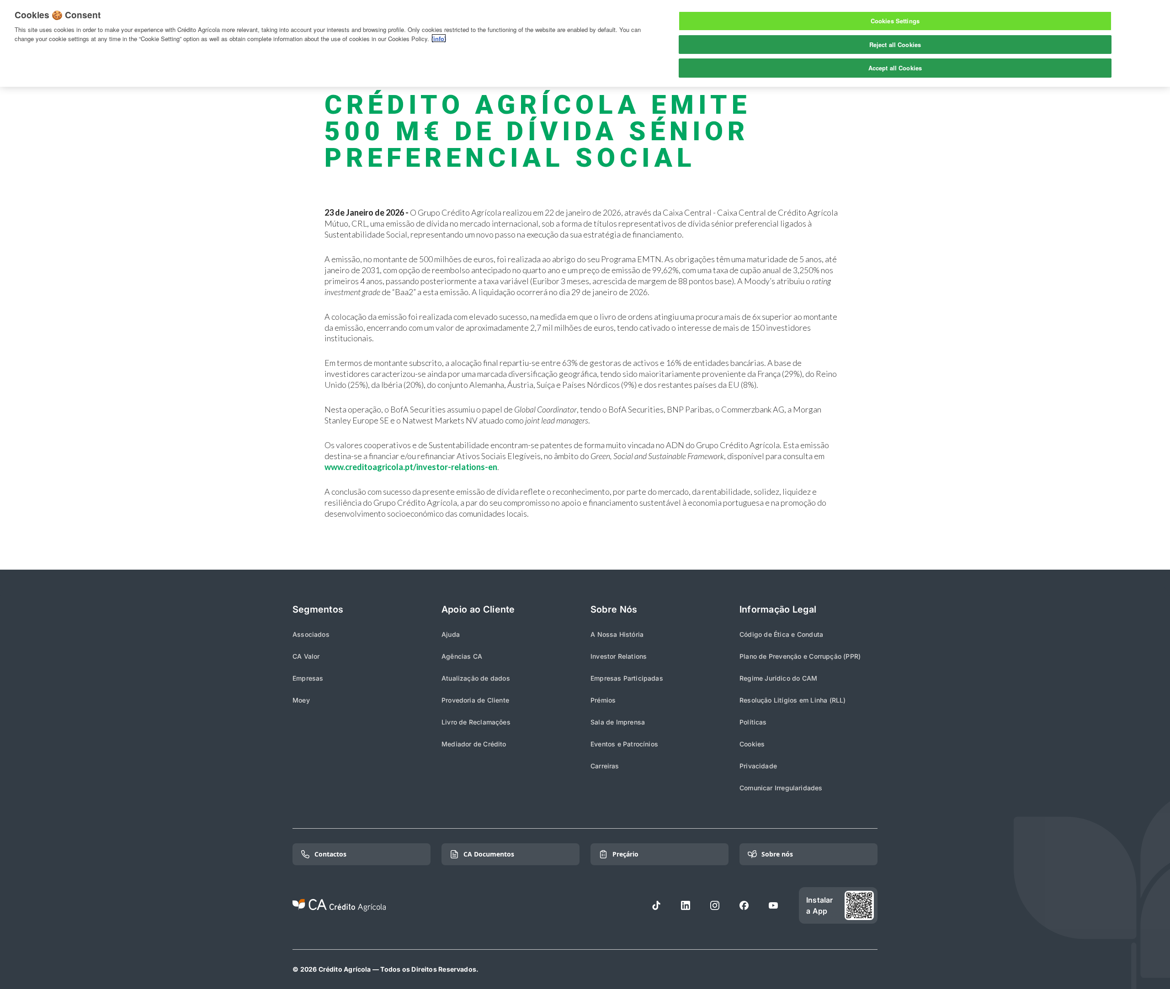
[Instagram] (715, 905)
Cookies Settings (895, 20)
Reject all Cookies (895, 44)
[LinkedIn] (686, 905)
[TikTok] (656, 905)
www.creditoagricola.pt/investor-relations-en (410, 467)
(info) (438, 38)
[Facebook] (744, 905)
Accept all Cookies (895, 67)
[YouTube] (773, 905)
